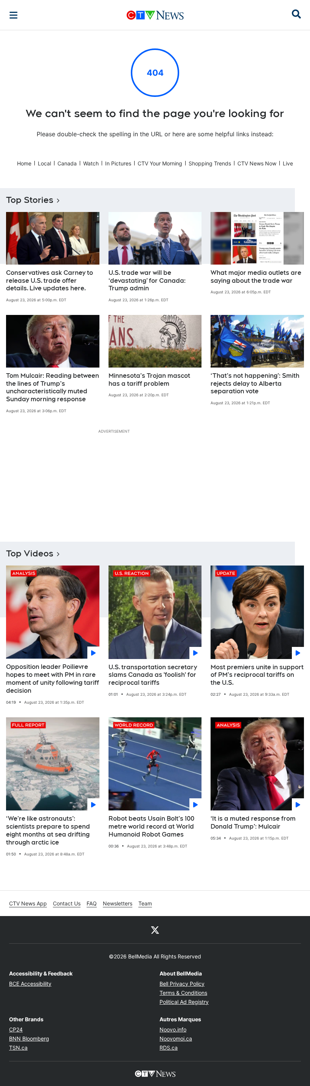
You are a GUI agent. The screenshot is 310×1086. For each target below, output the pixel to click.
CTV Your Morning (160, 163)
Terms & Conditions (183, 992)
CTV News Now (256, 163)
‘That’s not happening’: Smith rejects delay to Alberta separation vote (255, 383)
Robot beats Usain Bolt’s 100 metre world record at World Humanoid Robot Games (151, 826)
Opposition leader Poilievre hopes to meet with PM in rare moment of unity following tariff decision (52, 678)
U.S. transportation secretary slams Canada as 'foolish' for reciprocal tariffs (152, 675)
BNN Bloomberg (29, 1038)
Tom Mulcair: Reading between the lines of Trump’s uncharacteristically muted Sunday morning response (52, 387)
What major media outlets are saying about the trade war (256, 276)
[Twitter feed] (155, 929)
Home (24, 163)
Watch (91, 163)
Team (145, 903)
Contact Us (67, 903)
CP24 (16, 1029)
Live (288, 163)
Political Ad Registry (184, 1002)
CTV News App (28, 903)
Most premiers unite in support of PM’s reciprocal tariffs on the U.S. (257, 675)
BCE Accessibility (30, 983)
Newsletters (117, 903)
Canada (67, 163)
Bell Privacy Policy (182, 983)
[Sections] (13, 15)
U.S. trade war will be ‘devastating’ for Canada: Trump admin (147, 280)
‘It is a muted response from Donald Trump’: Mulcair (253, 822)
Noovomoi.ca (176, 1038)
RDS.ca (169, 1047)
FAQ (92, 903)
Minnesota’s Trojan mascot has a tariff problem (149, 379)
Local (44, 163)
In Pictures (118, 163)
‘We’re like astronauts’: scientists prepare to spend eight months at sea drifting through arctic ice (48, 830)
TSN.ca (18, 1047)
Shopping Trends (210, 163)
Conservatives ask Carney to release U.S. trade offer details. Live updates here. (49, 280)
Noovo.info (173, 1029)
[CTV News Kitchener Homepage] (155, 15)
